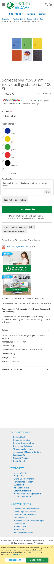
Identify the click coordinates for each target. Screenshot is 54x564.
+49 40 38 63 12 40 (15, 14)
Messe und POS (21, 473)
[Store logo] (18, 6)
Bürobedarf (19, 485)
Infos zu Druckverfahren (23, 443)
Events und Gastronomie (24, 479)
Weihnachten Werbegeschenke (27, 494)
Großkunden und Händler (25, 514)
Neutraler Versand (21, 458)
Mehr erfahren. (17, 554)
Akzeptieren (37, 560)
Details (5, 330)
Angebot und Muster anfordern (27, 452)
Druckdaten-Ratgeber (22, 446)
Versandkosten (20, 517)
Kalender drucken (21, 488)
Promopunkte (19, 455)
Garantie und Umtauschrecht (26, 508)
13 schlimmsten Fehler (23, 449)
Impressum (19, 529)
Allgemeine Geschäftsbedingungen (29, 520)
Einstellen (15, 560)
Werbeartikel (18, 19)
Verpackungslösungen (23, 482)
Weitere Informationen (12, 369)
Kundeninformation (22, 440)
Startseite (5, 19)
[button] (19, 76)
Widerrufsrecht (20, 526)
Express (42, 14)
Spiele (42, 19)
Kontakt (31, 14)
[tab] (25, 330)
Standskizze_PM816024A (17, 246)
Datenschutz (19, 523)
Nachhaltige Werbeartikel (25, 511)
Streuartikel (31, 19)
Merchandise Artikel (22, 496)
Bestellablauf (19, 437)
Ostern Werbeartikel (23, 491)
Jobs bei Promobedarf (23, 532)
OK (47, 192)
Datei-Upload (19, 461)
